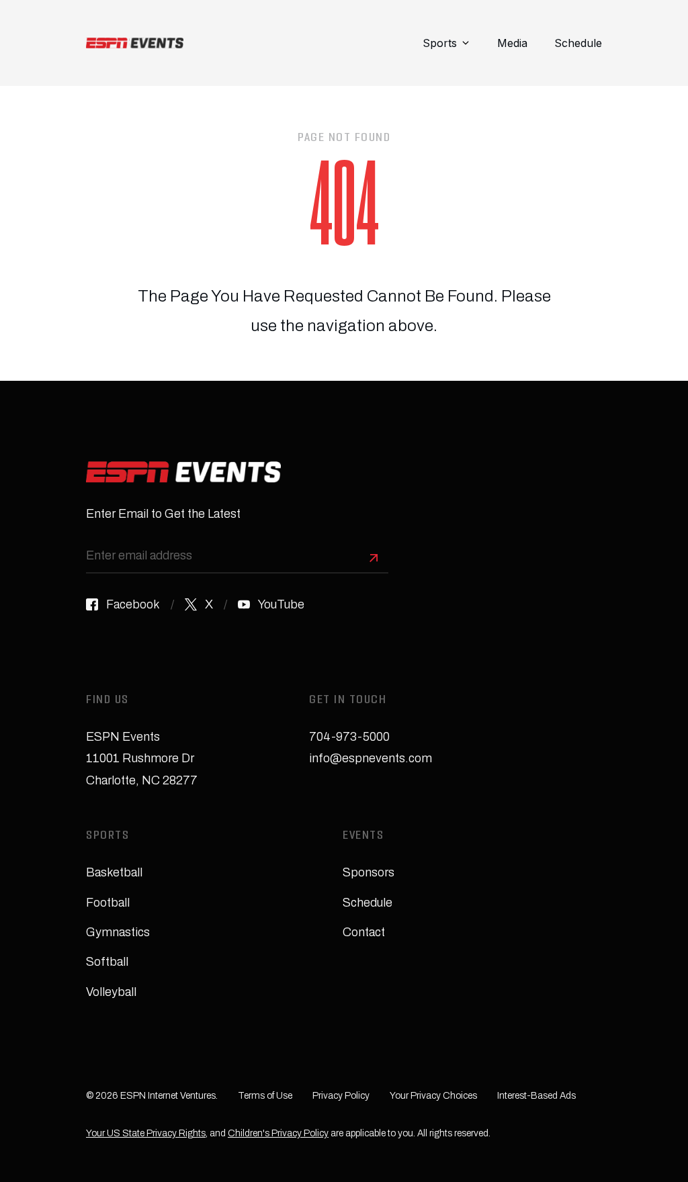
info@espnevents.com (370, 758)
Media (512, 43)
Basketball (114, 872)
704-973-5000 (349, 736)
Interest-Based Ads (536, 1096)
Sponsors (368, 872)
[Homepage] (134, 43)
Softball (107, 961)
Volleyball (111, 992)
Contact (364, 932)
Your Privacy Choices (433, 1096)
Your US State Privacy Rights (146, 1133)
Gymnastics (118, 932)
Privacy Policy (341, 1096)
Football (108, 902)
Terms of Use (265, 1096)
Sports (440, 43)
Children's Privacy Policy (278, 1133)
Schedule (578, 43)
